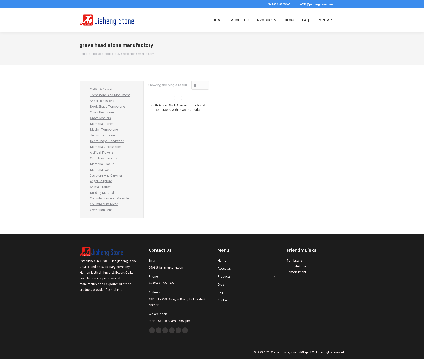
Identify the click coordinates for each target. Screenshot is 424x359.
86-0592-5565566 (278, 4)
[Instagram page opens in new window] (178, 330)
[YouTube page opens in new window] (158, 330)
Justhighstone (296, 266)
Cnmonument (296, 272)
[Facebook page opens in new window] (152, 330)
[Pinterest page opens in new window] (172, 330)
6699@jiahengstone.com (317, 4)
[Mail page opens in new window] (185, 330)
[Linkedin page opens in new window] (165, 330)
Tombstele (294, 260)
